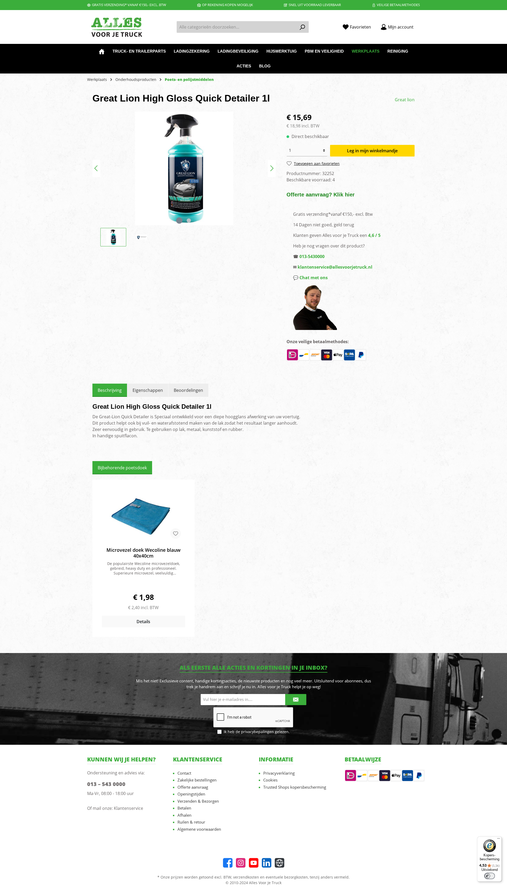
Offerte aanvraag (192, 787)
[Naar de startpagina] (116, 27)
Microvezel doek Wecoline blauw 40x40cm (143, 553)
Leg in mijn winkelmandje (372, 151)
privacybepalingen (257, 731)
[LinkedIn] (267, 863)
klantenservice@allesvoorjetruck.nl (335, 267)
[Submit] (295, 699)
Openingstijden (191, 794)
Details (143, 621)
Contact (184, 773)
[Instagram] (241, 863)
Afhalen (184, 815)
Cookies (270, 780)
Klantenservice (128, 808)
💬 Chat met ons (310, 278)
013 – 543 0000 (106, 784)
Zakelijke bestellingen (197, 780)
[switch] (489, 876)
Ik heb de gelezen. (257, 731)
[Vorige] (96, 168)
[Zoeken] (302, 27)
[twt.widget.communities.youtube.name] (254, 863)
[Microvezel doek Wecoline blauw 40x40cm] (143, 516)
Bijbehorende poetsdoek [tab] (122, 468)
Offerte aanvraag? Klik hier (321, 194)
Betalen (184, 808)
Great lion (405, 100)
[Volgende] (272, 168)
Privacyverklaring (279, 773)
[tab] (109, 390)
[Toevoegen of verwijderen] (175, 533)
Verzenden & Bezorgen (198, 801)
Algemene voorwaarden (199, 829)
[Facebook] (228, 863)
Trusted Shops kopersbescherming (294, 787)
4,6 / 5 (374, 235)
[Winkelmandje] (421, 25)
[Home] (102, 51)
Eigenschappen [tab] (148, 390)
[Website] (279, 863)
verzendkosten (246, 877)
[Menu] (498, 840)
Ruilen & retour (191, 822)
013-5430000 (312, 256)
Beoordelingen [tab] (188, 390)
